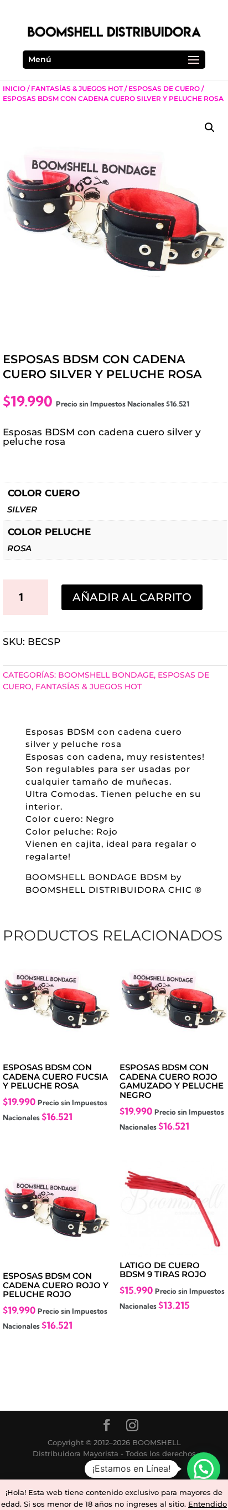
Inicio (14, 88)
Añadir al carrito (131, 597)
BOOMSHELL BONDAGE (106, 675)
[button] (210, 128)
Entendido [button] (207, 1503)
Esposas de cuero (164, 88)
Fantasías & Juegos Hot (77, 88)
